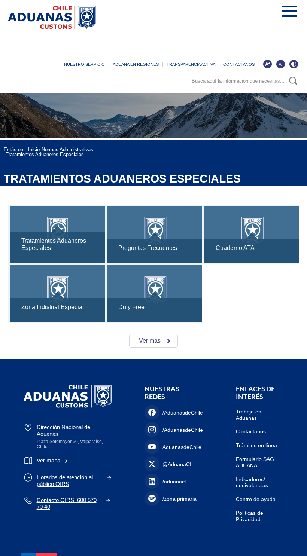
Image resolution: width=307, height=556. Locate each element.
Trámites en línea (256, 445)
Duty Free (131, 307)
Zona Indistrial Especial (52, 307)
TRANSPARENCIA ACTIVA (191, 64)
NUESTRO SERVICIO (84, 64)
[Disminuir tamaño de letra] (280, 64)
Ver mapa (48, 460)
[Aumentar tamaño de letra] (267, 64)
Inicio (34, 149)
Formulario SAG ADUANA (255, 462)
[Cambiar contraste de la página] (293, 64)
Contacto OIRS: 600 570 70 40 (67, 503)
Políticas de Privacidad (249, 516)
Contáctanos (251, 431)
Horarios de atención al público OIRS (65, 480)
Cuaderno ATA (235, 248)
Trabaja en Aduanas (248, 415)
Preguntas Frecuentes (147, 248)
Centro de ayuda (256, 499)
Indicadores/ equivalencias (252, 482)
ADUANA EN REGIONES (136, 64)
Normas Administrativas (67, 149)
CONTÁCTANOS (239, 64)
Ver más (150, 340)
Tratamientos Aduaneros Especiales (45, 154)
